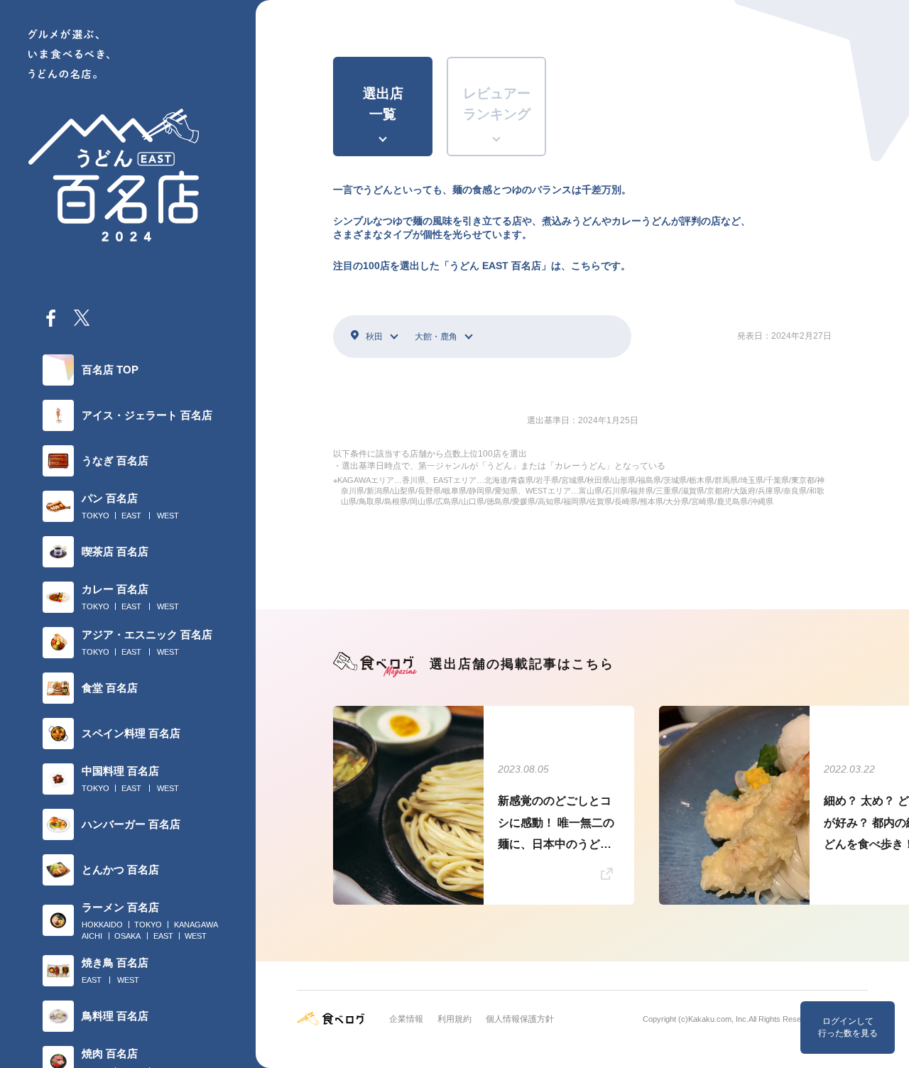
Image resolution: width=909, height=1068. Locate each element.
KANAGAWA (196, 924)
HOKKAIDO (102, 924)
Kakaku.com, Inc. (718, 1019)
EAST (131, 515)
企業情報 (406, 1019)
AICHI (92, 936)
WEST (168, 515)
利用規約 (454, 1019)
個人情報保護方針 (520, 1019)
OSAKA (127, 936)
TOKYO (95, 515)
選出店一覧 (383, 103)
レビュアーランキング (496, 103)
